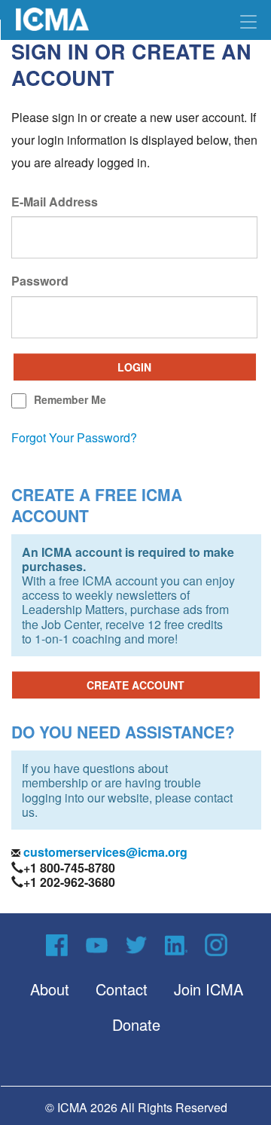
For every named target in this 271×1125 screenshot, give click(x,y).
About (49, 989)
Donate (136, 1024)
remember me (70, 399)
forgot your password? (74, 437)
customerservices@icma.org (103, 852)
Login (134, 366)
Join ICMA (208, 989)
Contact (122, 989)
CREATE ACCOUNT (135, 684)
